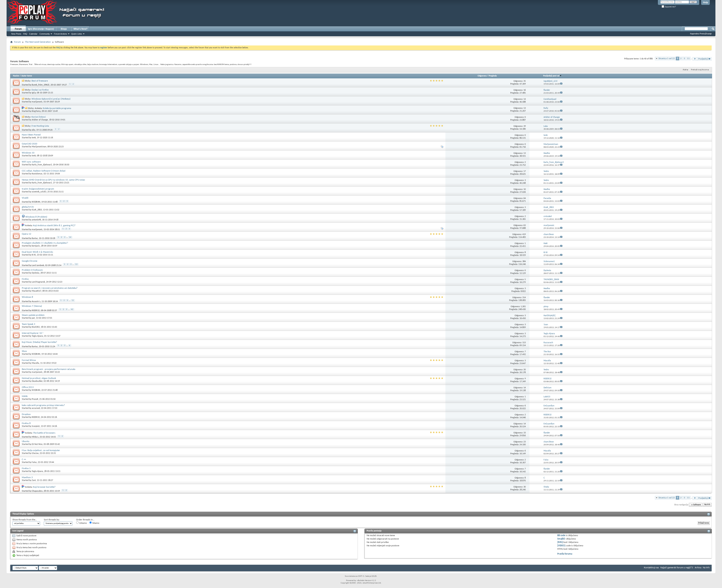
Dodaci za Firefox (40, 90)
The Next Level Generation (38, 42)
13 (76, 264)
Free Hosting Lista (40, 126)
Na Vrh (707, 505)
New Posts (16, 34)
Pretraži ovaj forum (699, 70)
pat (33, 318)
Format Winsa (29, 360)
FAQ (25, 34)
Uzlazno (83, 523)
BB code (561, 535)
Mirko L (35, 437)
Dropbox (26, 414)
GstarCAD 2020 (29, 144)
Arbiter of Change (40, 120)
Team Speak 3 (28, 324)
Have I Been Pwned (31, 135)
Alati (684, 70)
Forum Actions (60, 34)
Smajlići (561, 539)
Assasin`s (36, 301)
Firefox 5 (26, 468)
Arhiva (698, 567)
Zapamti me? (670, 7)
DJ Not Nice (37, 444)
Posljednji (703, 59)
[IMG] (560, 542)
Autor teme (26, 76)
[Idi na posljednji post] (561, 84)
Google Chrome (29, 261)
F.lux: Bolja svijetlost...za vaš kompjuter (41, 450)
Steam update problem (33, 315)
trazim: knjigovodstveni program (38, 189)
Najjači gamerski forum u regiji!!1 (676, 567)
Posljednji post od (551, 76)
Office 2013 (28, 387)
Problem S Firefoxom (32, 270)
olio (33, 130)
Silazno (95, 523)
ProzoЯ (35, 399)
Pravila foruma (564, 554)
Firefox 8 (26, 423)
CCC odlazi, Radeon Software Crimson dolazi (43, 171)
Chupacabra (37, 491)
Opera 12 (26, 234)
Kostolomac (37, 174)
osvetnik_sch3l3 (39, 192)
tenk (34, 138)
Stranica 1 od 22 (666, 58)
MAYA (25, 396)
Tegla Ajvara (37, 336)
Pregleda (493, 76)
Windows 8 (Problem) (36, 217)
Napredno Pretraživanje (701, 33)
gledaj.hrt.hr (28, 207)
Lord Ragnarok (38, 282)
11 (688, 58)
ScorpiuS (36, 426)
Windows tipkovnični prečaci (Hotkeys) (51, 99)
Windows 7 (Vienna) (32, 306)
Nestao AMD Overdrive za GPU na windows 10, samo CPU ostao (53, 180)
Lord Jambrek (38, 265)
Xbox (24, 351)
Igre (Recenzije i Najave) (41, 29)
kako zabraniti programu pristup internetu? (43, 405)
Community (44, 34)
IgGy (34, 93)
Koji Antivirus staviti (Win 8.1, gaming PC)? (54, 225)
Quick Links (76, 34)
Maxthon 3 (27, 477)
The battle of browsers (44, 433)
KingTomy (36, 111)
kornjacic (36, 246)
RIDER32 (36, 310)
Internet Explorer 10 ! (32, 333)
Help (705, 2)
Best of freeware (40, 81)
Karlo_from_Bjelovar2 (42, 165)
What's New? (80, 29)
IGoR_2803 (37, 210)
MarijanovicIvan (39, 147)
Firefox (25, 279)
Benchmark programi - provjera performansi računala (48, 369)
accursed (36, 408)
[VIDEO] (561, 545)
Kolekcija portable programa (57, 108)
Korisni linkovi (39, 117)
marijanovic (37, 102)
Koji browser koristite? (44, 487)
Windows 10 (28, 153)
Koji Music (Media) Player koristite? (39, 342)
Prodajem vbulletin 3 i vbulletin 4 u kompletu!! (45, 243)
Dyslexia (35, 273)
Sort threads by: (52, 519)
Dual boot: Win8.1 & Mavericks (37, 252)
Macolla (35, 363)
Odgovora (482, 76)
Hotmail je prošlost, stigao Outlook (39, 378)
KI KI (34, 255)
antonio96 (36, 220)
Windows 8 (27, 297)
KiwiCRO (36, 327)
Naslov (16, 76)
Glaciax (35, 453)
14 (70, 237)
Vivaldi (25, 198)
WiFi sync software (31, 162)
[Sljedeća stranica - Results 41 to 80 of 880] (694, 59)
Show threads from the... (24, 519)
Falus (34, 462)
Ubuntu (25, 441)
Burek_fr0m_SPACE (40, 85)
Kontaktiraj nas (651, 567)
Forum (18, 29)
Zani (34, 480)
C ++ (24, 459)
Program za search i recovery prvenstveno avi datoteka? (49, 288)
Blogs (64, 29)
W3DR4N (36, 202)
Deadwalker (37, 381)
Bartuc (35, 238)
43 (72, 309)
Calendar (33, 34)
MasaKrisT (36, 291)
